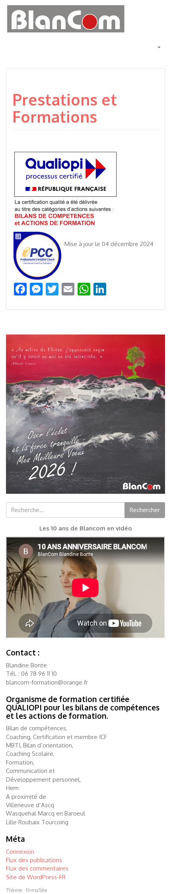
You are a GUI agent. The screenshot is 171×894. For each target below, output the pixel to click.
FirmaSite (36, 890)
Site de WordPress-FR (36, 877)
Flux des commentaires (37, 868)
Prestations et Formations (64, 108)
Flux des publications (34, 860)
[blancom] (65, 18)
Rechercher (145, 510)
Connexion (20, 851)
